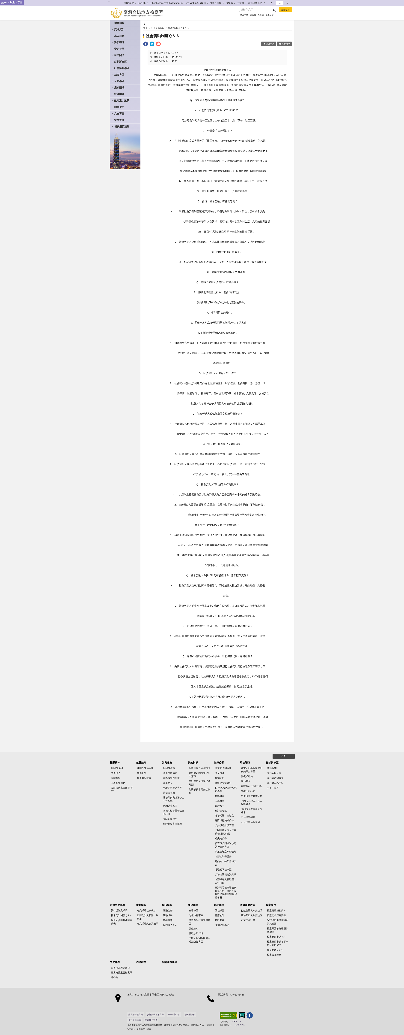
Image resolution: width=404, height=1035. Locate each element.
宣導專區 (193, 910)
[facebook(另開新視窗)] (250, 1016)
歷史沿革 (115, 773)
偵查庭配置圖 (144, 778)
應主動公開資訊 (223, 768)
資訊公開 (119, 49)
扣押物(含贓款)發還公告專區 (226, 789)
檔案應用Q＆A (274, 950)
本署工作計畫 (248, 920)
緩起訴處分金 (274, 773)
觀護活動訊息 (248, 791)
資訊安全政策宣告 (155, 1015)
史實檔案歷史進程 (120, 968)
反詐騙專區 (221, 811)
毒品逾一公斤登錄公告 (225, 863)
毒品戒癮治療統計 (146, 910)
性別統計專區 (222, 925)
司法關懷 (119, 55)
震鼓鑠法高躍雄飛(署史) (122, 789)
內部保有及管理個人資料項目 (225, 881)
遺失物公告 (221, 838)
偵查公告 (269, 15)
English (142, 3)
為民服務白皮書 (171, 778)
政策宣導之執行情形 (225, 851)
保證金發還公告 (223, 783)
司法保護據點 (248, 817)
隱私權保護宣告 (135, 1015)
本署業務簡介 (118, 783)
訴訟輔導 (119, 42)
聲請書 (253, 15)
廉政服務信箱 (134, 1020)
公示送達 (219, 773)
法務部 (229, 3)
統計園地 (119, 94)
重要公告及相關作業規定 (147, 917)
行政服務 (219, 920)
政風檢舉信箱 (170, 773)
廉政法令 (193, 928)
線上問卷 (167, 783)
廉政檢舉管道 (196, 933)
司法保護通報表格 (250, 822)
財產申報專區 (196, 915)
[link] (145, 44)
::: (109, 2)
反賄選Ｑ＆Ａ (170, 925)
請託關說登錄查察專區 (199, 922)
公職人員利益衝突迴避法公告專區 (199, 940)
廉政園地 (119, 87)
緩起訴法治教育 (275, 778)
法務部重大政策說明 (251, 915)
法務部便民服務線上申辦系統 (173, 799)
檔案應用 (119, 107)
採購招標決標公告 (224, 820)
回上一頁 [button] (270, 44)
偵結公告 (219, 778)
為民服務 (119, 36)
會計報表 (219, 806)
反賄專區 (119, 81)
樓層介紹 (141, 773)
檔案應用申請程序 (276, 937)
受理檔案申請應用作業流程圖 (277, 922)
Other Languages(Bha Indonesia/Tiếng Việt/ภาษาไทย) (178, 3)
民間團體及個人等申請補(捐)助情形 (225, 832)
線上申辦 (244, 15)
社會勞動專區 (121, 68)
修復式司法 (247, 776)
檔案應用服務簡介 (276, 910)
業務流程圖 (169, 793)
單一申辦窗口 (174, 1015)
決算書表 (219, 801)
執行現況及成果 (119, 910)
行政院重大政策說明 (251, 910)
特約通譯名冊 (170, 806)
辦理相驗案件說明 (172, 824)
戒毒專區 (119, 74)
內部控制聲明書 (223, 856)
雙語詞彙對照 (170, 819)
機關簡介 (119, 23)
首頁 (145, 28)
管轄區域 (115, 778)
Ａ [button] (280, 3)
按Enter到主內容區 (11, 2)
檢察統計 (219, 915)
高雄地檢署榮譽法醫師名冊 (173, 812)
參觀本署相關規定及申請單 (199, 775)
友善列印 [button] (286, 44)
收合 (284, 756)
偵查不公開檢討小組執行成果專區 (225, 845)
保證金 (261, 15)
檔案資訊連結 (274, 955)
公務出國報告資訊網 (225, 874)
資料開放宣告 (151, 1020)
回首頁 (240, 3)
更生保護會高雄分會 (251, 796)
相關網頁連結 (121, 126)
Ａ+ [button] (288, 3)
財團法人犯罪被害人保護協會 (251, 802)
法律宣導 (119, 120)
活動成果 (167, 915)
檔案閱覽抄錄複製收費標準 (277, 930)
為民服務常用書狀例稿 (199, 791)
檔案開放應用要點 (276, 915)
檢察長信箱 (216, 3)
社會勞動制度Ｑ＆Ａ (177, 28)
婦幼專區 (245, 781)
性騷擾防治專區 (223, 870)
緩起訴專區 (120, 62)
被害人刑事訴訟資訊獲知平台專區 (251, 770)
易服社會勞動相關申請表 (121, 922)
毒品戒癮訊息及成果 (147, 924)
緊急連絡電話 (255, 3)
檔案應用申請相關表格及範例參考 (277, 943)
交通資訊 (119, 29)
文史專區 (119, 113)
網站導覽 (129, 3)
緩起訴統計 (273, 768)
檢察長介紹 (117, 768)
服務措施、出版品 (224, 815)
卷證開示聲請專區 (172, 788)
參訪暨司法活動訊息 (251, 786)
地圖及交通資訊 (145, 768)
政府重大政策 (121, 100)
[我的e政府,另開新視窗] (242, 1016)
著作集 (114, 977)
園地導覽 (219, 910)
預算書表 (219, 796)
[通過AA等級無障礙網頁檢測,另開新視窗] (228, 1016)
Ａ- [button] (271, 3)
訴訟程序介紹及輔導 (199, 768)
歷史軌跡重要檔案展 (121, 972)
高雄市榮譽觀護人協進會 (251, 811)
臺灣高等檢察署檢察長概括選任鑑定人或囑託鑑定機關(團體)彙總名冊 (226, 893)
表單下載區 (273, 788)
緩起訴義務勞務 (275, 783)
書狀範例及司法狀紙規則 (199, 783)
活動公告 (167, 910)
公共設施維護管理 (224, 825)
